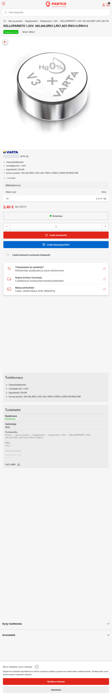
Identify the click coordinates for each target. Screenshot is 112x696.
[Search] (56, 12)
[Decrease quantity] (7, 226)
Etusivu (8, 434)
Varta (7, 426)
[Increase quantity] (105, 226)
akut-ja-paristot (22, 434)
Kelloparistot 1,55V (57, 434)
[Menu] (3, 4)
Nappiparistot (39, 434)
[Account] (103, 5)
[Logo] (56, 4)
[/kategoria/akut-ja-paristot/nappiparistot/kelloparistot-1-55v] (5, 42)
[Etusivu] (4, 21)
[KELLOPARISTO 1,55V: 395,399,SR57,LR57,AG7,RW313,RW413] (56, 93)
